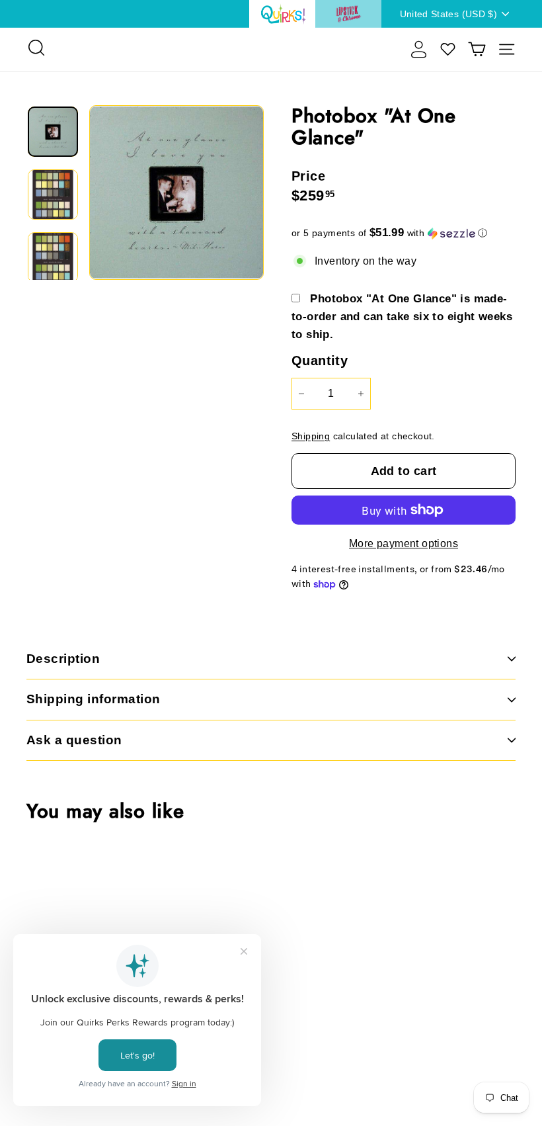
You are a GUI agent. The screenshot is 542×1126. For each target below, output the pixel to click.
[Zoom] (176, 192)
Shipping (310, 436)
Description (63, 659)
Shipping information (93, 699)
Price (308, 176)
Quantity (319, 360)
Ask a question (74, 740)
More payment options (403, 543)
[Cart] (477, 49)
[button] (403, 233)
